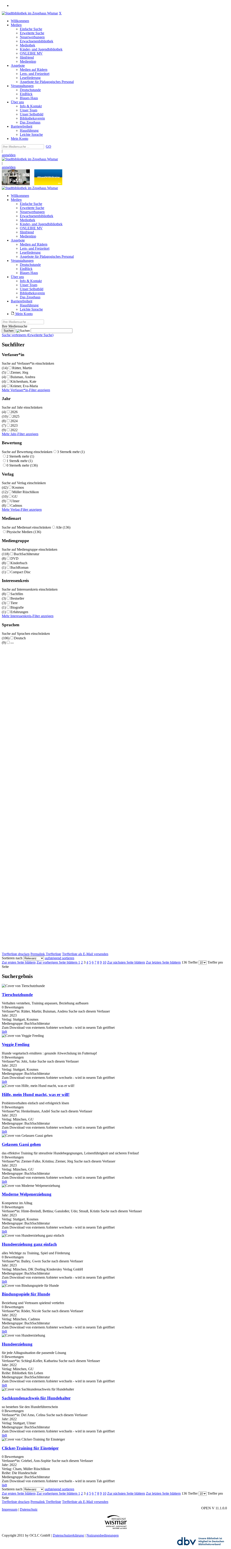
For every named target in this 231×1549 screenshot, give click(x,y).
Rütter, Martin (22, 368)
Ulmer (14, 501)
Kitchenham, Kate (23, 381)
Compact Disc (20, 572)
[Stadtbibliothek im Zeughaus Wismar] (30, 13)
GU (15, 496)
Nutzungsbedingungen (102, 1535)
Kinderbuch (18, 563)
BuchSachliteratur (26, 554)
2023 (14, 425)
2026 (14, 412)
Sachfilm (16, 594)
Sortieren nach (12, 958)
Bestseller (17, 598)
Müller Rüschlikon (25, 492)
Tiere (14, 603)
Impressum (9, 1509)
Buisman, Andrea (22, 377)
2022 (14, 430)
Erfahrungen (19, 612)
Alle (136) (63, 527)
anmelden (9, 155)
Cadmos (16, 505)
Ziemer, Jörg (19, 372)
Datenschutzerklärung (68, 1535)
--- (12, 642)
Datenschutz (28, 1509)
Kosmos (18, 487)
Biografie (17, 607)
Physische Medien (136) (24, 532)
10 (104, 962)
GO (48, 146)
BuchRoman (19, 567)
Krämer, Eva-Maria (24, 386)
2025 (15, 416)
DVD (14, 558)
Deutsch (20, 638)
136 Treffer (190, 962)
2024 (14, 421)
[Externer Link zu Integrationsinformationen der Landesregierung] (48, 184)
